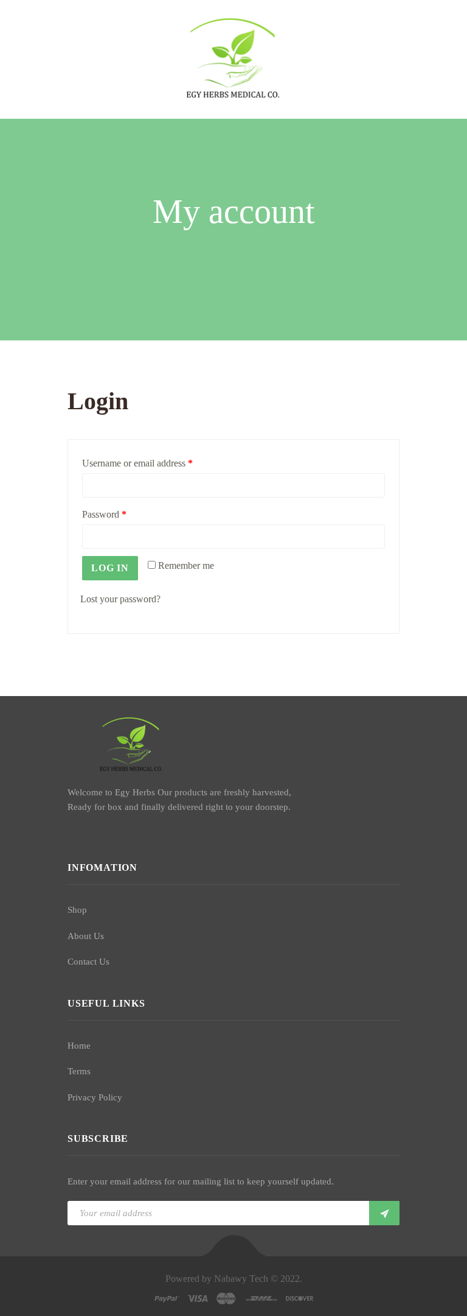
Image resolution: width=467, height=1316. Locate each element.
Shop (77, 910)
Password (104, 514)
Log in (110, 568)
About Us (85, 936)
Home (79, 1045)
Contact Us (88, 961)
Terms (79, 1071)
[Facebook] (71, 835)
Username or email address (137, 463)
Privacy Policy (94, 1097)
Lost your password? (120, 599)
